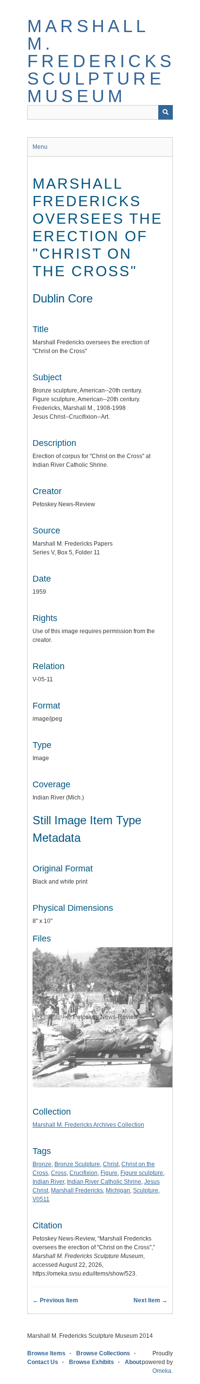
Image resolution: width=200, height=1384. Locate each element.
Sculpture (145, 1190)
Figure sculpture (141, 1173)
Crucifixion (83, 1173)
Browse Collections (103, 1353)
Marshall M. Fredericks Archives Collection (88, 1124)
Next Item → (150, 1300)
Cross (59, 1173)
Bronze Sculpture (77, 1164)
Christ (110, 1164)
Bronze (42, 1164)
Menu (40, 146)
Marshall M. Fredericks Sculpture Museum (101, 61)
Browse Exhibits (91, 1362)
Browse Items (46, 1353)
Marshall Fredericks (77, 1190)
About (133, 1362)
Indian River (48, 1181)
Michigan (118, 1190)
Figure (108, 1173)
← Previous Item (55, 1300)
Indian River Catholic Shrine (104, 1181)
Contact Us (42, 1362)
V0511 (41, 1199)
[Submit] (165, 112)
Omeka (161, 1370)
